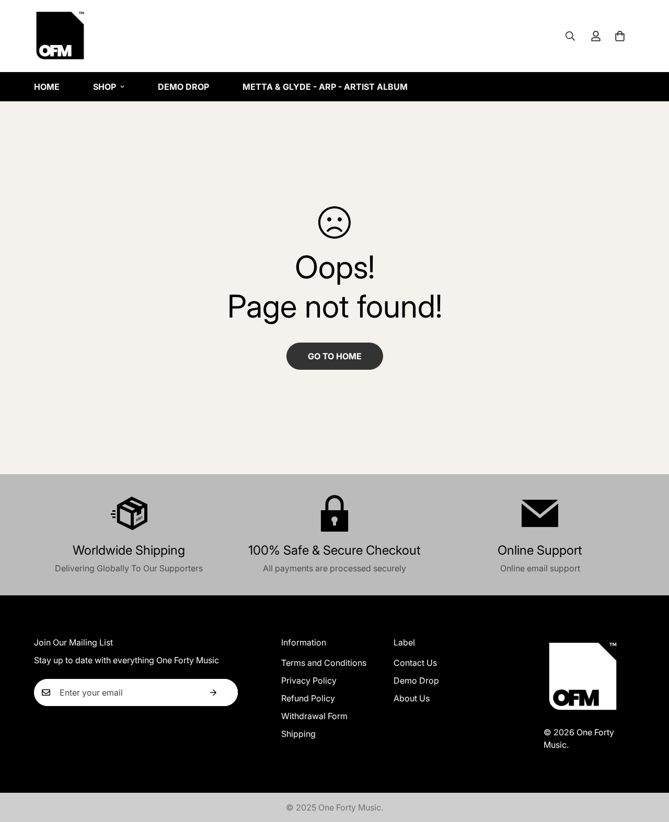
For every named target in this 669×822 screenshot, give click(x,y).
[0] (620, 36)
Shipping (298, 734)
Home (47, 86)
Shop (104, 86)
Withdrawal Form (314, 716)
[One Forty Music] (60, 36)
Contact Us (415, 662)
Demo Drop (183, 86)
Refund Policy (308, 698)
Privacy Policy (309, 680)
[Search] (570, 36)
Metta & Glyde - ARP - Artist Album (325, 86)
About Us (412, 698)
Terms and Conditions (323, 662)
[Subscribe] (213, 692)
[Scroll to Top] (649, 765)
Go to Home (335, 356)
